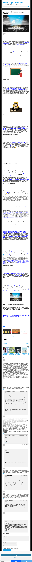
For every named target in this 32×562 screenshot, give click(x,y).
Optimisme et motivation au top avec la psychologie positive (6, 335)
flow (20, 217)
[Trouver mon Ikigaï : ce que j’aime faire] (25, 350)
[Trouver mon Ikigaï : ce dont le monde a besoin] (12, 350)
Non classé (5, 34)
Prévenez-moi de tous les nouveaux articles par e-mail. (11, 548)
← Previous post (5, 343)
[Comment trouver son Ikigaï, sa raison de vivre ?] (25, 331)
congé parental (8, 135)
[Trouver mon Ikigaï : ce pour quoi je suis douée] (18, 350)
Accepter (16, 555)
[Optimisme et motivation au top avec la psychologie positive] (7, 331)
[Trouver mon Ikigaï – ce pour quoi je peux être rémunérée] (6, 350)
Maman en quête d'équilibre (13, 2)
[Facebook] (16, 561)
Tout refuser (16, 557)
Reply (3, 389)
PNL (3, 254)
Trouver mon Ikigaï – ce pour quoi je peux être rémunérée (5, 354)
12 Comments (8, 33)
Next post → (27, 343)
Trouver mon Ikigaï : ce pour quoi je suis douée (17, 354)
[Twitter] (26, 561)
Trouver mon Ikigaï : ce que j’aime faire (24, 354)
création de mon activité (15, 156)
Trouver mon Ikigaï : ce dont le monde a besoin (11, 354)
